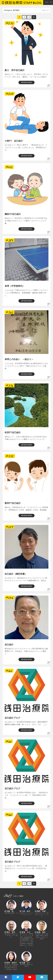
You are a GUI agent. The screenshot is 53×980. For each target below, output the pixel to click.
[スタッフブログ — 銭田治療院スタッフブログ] (21, 2)
